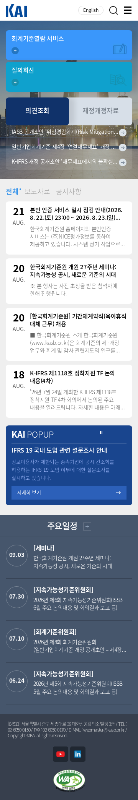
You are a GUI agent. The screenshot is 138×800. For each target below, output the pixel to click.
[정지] (101, 433)
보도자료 (37, 192)
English (91, 10)
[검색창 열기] (113, 10)
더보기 (86, 528)
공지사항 (69, 192)
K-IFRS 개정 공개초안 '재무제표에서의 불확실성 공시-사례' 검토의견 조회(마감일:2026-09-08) (69, 162)
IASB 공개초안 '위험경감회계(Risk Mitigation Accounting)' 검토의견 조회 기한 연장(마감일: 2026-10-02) (69, 132)
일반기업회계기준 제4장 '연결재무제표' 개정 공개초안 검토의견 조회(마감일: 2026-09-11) (69, 147)
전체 (12, 192)
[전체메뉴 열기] (128, 10)
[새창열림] (60, 754)
